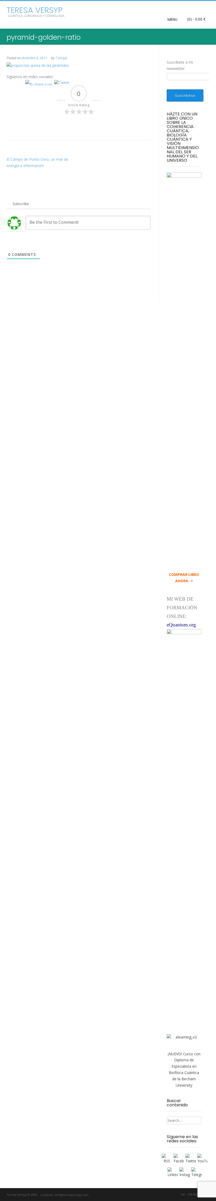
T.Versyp (61, 58)
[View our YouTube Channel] (163, 1194)
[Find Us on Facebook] (151, 1194)
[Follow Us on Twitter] (157, 1194)
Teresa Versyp (34, 10)
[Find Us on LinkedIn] (176, 1194)
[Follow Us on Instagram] (169, 1194)
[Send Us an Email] (145, 1194)
